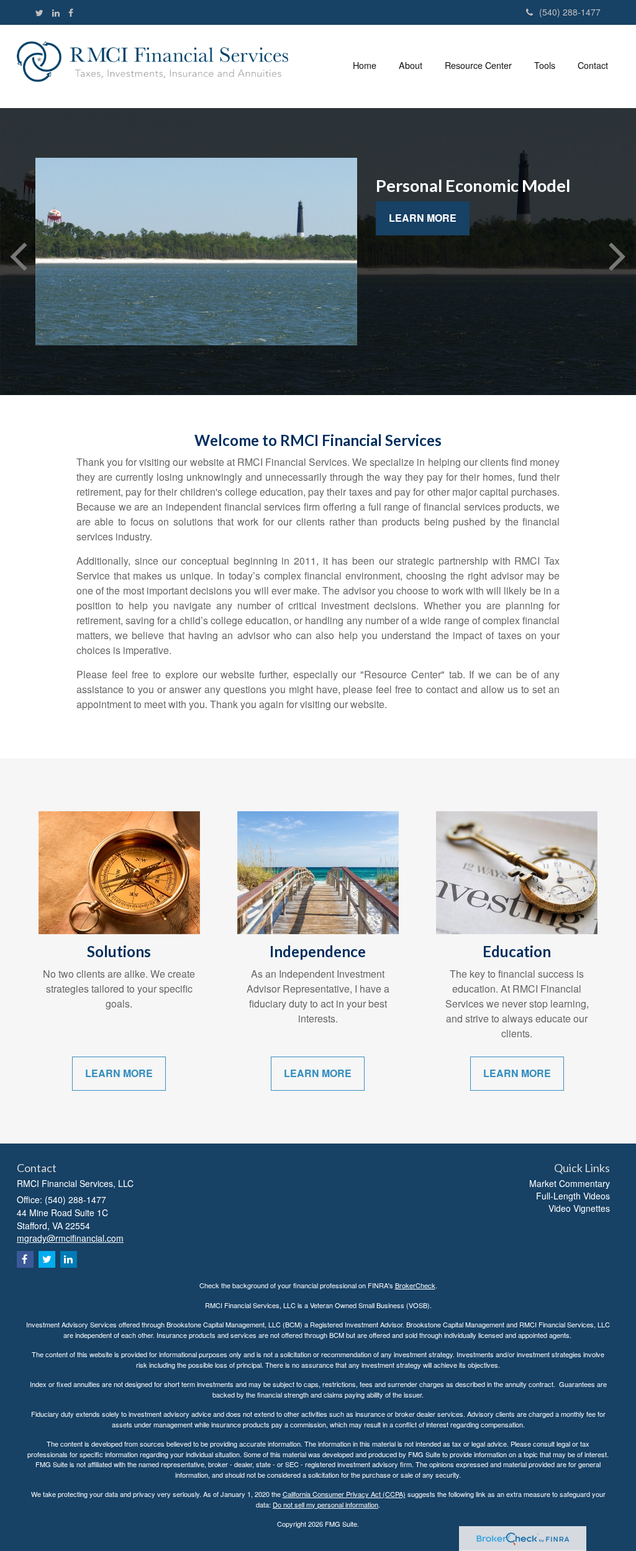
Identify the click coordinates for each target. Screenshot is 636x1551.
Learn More (423, 218)
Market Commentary (569, 1183)
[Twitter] (39, 12)
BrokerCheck (415, 1285)
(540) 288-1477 (570, 12)
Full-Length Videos (573, 1195)
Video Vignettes (579, 1208)
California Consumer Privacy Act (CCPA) (344, 1494)
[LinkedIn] (56, 12)
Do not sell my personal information (325, 1504)
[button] (411, 65)
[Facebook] (70, 12)
